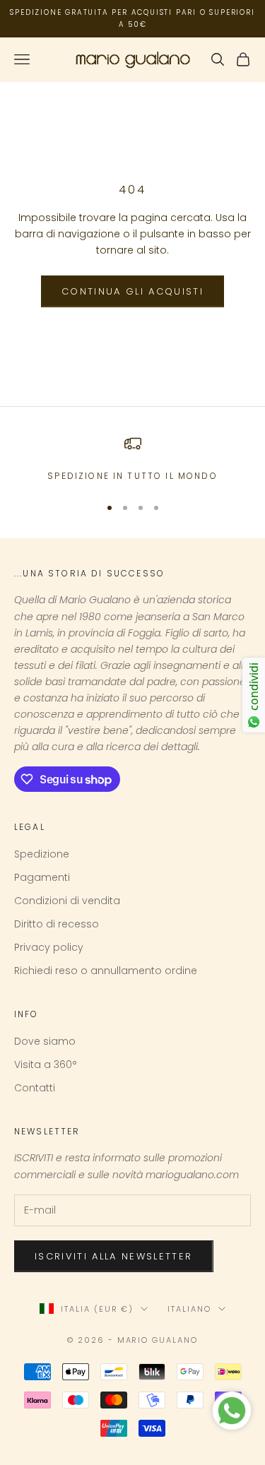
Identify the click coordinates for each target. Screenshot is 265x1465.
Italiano (189, 1309)
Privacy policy (48, 947)
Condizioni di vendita (67, 901)
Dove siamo (45, 1041)
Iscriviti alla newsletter (114, 1256)
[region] (132, 459)
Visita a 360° (45, 1064)
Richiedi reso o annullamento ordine (105, 970)
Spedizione (41, 854)
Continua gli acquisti (132, 291)
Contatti (34, 1088)
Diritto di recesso (56, 924)
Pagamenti (42, 877)
